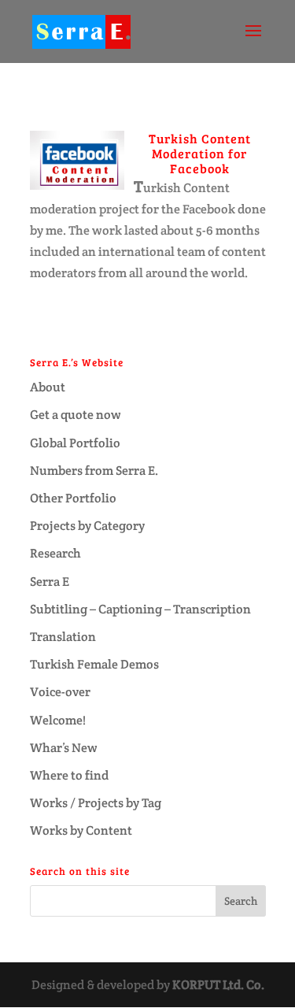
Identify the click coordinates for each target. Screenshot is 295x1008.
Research (55, 553)
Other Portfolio (73, 498)
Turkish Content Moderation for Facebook (200, 153)
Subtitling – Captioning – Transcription (140, 609)
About (47, 387)
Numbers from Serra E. (94, 470)
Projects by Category (87, 525)
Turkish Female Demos (94, 664)
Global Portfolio (75, 443)
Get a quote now (75, 414)
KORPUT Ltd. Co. (218, 984)
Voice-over (60, 692)
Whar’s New (64, 747)
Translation (63, 636)
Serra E (49, 581)
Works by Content (81, 830)
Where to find (69, 775)
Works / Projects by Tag (95, 803)
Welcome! (58, 720)
